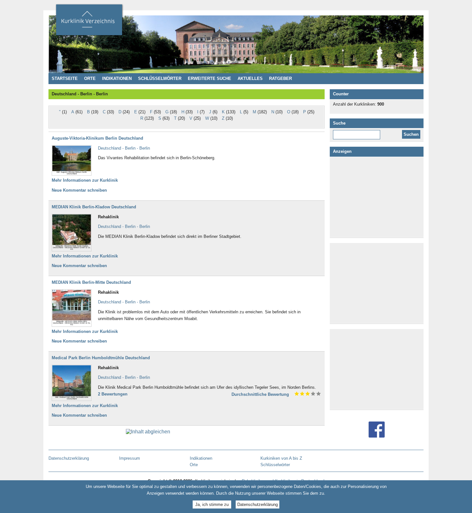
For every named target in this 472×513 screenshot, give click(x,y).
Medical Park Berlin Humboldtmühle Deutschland (101, 357)
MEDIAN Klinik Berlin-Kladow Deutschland (94, 206)
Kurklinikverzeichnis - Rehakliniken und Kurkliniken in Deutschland (89, 22)
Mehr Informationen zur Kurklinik (85, 180)
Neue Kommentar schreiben (79, 190)
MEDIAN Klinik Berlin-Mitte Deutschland (91, 282)
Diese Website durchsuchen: (358, 132)
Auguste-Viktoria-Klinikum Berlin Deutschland (97, 138)
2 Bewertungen (112, 394)
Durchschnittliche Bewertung (260, 394)
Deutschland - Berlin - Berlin (124, 148)
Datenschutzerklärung (257, 504)
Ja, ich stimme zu (212, 504)
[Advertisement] (378, 197)
